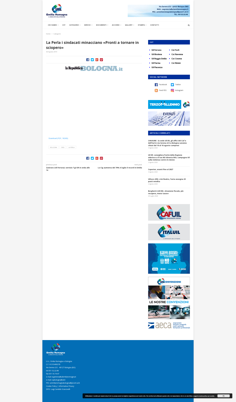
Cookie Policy (51, 386)
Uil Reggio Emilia (159, 58)
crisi (62, 147)
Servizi (87, 25)
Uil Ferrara (156, 50)
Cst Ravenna (177, 54)
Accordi (116, 25)
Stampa (141, 25)
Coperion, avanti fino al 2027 (160, 169)
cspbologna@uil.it (58, 380)
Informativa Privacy (66, 386)
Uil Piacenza (157, 67)
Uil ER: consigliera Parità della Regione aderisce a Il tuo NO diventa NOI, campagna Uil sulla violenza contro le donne (169, 157)
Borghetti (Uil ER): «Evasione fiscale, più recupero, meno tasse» (165, 192)
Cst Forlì (175, 50)
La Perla (71, 147)
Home (48, 34)
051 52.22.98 (54, 370)
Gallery (129, 25)
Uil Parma (156, 63)
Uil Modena (157, 54)
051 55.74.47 (54, 374)
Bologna (53, 147)
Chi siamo (52, 25)
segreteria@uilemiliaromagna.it (64, 377)
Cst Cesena (176, 58)
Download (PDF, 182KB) (58, 138)
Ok (224, 396)
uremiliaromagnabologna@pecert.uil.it (65, 383)
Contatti (154, 25)
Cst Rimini (176, 63)
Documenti (101, 25)
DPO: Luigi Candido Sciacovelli (58, 389)
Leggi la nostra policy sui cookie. (204, 396)
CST (64, 25)
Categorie (74, 25)
